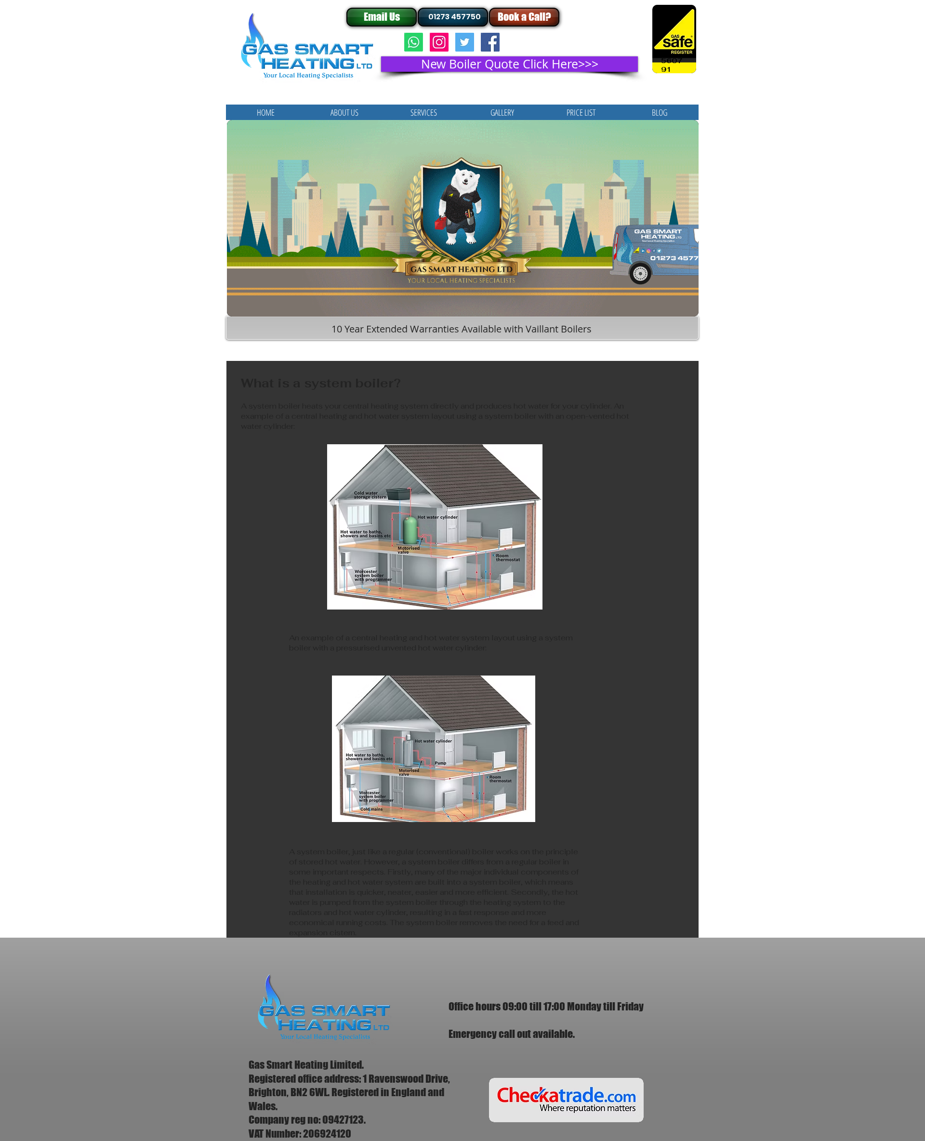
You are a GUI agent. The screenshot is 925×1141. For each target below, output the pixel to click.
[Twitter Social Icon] (464, 42)
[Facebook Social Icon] (490, 42)
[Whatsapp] (413, 42)
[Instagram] (439, 42)
